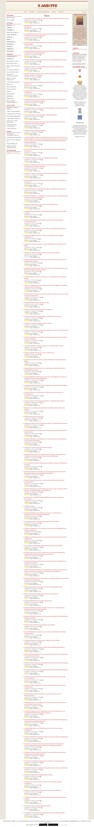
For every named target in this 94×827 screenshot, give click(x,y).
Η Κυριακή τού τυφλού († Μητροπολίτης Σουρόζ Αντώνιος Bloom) (41, 521)
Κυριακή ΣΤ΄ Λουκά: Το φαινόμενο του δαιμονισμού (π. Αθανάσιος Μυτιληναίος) (46, 173)
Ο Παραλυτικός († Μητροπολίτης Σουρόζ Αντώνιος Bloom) (39, 625)
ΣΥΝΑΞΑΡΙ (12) (10, 58)
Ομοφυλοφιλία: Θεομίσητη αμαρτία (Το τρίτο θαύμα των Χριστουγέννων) (44, 761)
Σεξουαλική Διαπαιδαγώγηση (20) (12, 75)
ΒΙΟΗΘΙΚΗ (9, 37)
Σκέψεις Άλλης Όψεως (12, 32)
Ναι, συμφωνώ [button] (43, 824)
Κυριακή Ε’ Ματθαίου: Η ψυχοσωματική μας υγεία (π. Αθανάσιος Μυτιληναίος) (45, 59)
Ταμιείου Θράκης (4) (12, 143)
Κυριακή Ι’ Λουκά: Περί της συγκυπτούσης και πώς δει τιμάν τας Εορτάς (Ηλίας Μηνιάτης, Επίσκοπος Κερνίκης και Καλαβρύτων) (45, 489)
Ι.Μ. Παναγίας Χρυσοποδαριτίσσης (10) (13, 134)
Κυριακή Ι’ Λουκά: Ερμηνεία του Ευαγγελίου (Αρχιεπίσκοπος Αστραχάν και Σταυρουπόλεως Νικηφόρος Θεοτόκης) (44, 122)
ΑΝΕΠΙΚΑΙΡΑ (10, 49)
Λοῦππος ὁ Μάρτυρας (77, 29)
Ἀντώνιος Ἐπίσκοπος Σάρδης (80, 36)
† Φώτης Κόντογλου (11, 128)
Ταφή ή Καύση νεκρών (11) (13, 82)
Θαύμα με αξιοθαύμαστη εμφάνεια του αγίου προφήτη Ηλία (41, 204)
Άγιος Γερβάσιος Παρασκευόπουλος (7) (12, 101)
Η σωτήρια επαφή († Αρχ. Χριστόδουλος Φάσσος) (37, 805)
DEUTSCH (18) (10, 98)
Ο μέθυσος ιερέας (29, 506)
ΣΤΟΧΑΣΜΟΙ (10, 30)
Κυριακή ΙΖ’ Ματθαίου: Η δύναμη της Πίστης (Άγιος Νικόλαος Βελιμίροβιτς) (44, 647)
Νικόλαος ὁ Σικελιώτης (77, 37)
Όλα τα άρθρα (10, 20)
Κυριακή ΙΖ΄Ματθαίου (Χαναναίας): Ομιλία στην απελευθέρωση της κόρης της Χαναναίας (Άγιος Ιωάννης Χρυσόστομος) (45, 377)
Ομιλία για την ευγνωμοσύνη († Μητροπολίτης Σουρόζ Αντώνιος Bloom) (43, 545)
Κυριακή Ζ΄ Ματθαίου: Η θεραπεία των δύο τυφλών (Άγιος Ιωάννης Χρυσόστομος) (46, 736)
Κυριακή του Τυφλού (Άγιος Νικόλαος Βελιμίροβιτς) (38, 447)
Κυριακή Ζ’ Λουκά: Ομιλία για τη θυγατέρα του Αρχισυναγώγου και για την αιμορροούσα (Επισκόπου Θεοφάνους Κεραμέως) (44, 711)
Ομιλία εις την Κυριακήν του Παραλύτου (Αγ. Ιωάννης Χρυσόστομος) (42, 790)
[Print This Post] (40, 20)
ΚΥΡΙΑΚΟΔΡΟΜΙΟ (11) (12, 56)
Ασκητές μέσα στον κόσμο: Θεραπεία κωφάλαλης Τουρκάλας (41, 593)
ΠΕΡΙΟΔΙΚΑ (9, 46)
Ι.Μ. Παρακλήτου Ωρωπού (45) (14, 137)
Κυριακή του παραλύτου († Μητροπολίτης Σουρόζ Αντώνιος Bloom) (42, 252)
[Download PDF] (42, 20)
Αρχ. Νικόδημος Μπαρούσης (13, 116)
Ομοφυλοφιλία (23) (12, 63)
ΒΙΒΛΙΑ (8, 39)
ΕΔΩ (80, 61)
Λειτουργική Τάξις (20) (12, 72)
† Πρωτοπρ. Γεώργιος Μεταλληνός (12, 121)
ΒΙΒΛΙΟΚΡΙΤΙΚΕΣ (10, 41)
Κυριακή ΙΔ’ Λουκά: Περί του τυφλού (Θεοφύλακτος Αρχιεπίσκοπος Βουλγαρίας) (46, 669)
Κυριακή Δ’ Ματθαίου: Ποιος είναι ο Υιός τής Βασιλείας (39, 352)
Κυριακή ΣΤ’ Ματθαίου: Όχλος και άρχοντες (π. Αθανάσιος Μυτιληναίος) (44, 345)
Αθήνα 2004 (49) (11, 93)
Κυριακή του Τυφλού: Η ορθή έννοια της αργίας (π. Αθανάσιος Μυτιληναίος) (45, 228)
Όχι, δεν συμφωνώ (53, 824)
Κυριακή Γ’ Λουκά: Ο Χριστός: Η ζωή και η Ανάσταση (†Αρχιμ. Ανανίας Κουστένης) (46, 330)
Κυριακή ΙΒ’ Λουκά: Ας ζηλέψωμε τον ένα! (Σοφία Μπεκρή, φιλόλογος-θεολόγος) (46, 108)
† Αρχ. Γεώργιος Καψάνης (13, 111)
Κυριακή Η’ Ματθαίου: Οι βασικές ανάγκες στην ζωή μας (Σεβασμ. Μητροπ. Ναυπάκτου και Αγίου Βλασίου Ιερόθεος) (44, 608)
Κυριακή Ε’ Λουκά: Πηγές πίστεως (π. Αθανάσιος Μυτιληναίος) (41, 158)
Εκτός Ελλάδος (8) (11, 86)
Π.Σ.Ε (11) (9, 91)
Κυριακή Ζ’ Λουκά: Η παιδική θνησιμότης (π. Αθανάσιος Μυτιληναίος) (42, 316)
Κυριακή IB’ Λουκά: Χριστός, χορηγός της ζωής (36, 302)
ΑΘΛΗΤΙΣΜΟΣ (10, 51)
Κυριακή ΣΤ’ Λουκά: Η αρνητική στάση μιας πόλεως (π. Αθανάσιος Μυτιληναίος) (46, 423)
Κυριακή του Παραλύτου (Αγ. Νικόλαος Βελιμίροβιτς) (38, 774)
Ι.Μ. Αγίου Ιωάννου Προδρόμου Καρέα (11, 146)
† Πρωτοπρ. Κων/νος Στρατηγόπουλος (12, 125)
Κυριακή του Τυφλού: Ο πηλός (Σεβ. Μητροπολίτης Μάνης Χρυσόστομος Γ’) (44, 66)
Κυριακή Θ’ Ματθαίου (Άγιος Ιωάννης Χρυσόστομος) (38, 600)
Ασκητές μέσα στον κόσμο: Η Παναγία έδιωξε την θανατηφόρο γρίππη (43, 587)
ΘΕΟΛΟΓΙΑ (9, 25)
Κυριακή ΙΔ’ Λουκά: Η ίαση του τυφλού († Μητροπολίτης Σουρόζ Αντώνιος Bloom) (45, 385)
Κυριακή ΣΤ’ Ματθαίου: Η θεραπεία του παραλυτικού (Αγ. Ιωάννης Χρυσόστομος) (46, 768)
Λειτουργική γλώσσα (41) (13, 69)
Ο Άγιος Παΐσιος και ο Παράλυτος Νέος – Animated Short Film (40, 115)
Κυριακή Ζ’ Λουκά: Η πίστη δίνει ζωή (34, 416)
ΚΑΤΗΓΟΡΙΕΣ (10, 23)
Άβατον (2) (9, 84)
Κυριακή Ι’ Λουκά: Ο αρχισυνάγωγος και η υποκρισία (38, 309)
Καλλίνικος (84, 34)
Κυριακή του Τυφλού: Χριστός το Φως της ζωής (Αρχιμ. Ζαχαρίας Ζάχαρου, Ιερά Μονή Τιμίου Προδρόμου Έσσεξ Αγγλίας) (46, 268)
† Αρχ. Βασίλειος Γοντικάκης (14, 113)
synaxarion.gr (79, 44)
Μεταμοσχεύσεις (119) (12, 61)
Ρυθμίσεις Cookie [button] (63, 824)
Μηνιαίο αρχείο (11, 17)
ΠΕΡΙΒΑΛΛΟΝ (10, 44)
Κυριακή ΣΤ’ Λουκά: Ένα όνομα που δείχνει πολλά (38, 323)
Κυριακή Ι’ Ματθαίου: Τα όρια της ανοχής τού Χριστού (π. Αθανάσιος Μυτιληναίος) (46, 18)
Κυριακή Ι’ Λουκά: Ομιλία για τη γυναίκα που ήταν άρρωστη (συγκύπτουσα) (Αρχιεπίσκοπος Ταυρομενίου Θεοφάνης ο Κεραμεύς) (44, 553)
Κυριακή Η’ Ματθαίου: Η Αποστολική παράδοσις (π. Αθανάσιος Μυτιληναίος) (45, 189)
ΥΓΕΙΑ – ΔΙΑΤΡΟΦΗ (11, 34)
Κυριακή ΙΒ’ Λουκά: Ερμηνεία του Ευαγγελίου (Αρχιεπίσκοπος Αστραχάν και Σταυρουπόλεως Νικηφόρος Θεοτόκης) (45, 100)
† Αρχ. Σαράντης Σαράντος (13, 118)
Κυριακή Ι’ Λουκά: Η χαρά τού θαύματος (35, 130)
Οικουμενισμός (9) (11, 89)
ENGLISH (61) (10, 96)
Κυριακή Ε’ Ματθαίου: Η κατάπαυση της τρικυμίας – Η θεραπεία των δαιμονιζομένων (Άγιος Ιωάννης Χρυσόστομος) (43, 513)
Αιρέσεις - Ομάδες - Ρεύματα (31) (12, 78)
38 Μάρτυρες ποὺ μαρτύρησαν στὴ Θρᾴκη (80, 35)
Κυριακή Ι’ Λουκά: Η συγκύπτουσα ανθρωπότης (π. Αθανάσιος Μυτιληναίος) (44, 401)
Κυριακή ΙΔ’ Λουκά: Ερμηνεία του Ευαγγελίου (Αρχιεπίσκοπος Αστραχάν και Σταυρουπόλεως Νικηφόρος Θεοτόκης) (45, 753)
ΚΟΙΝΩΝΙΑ (9, 27)
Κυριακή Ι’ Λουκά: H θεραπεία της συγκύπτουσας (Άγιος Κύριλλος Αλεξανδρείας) (46, 662)
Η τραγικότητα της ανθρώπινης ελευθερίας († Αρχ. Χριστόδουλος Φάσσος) (44, 812)
